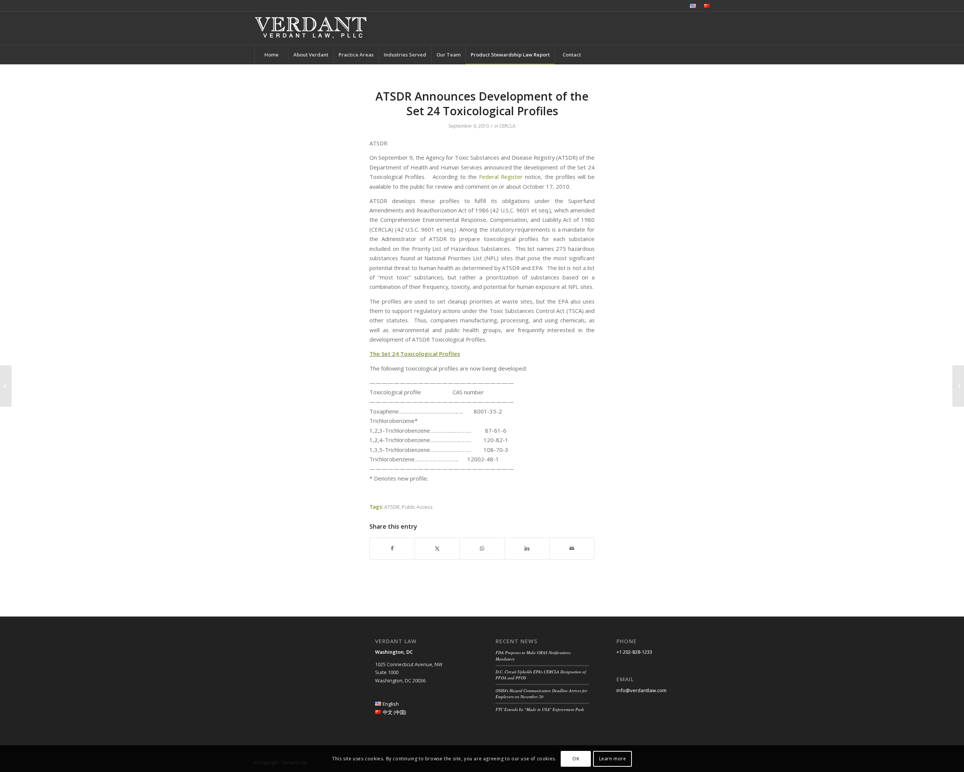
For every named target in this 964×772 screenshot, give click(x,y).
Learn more (612, 758)
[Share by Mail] (572, 548)
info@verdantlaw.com (641, 690)
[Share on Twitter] (437, 548)
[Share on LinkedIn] (527, 548)
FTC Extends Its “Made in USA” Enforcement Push (540, 709)
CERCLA (507, 126)
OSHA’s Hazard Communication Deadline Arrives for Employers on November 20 (541, 694)
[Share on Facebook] (392, 548)
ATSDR (392, 506)
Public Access (417, 506)
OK (575, 758)
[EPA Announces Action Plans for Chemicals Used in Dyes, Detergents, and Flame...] (6, 386)
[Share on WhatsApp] (482, 548)
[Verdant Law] (310, 28)
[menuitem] (693, 6)
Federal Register (502, 176)
